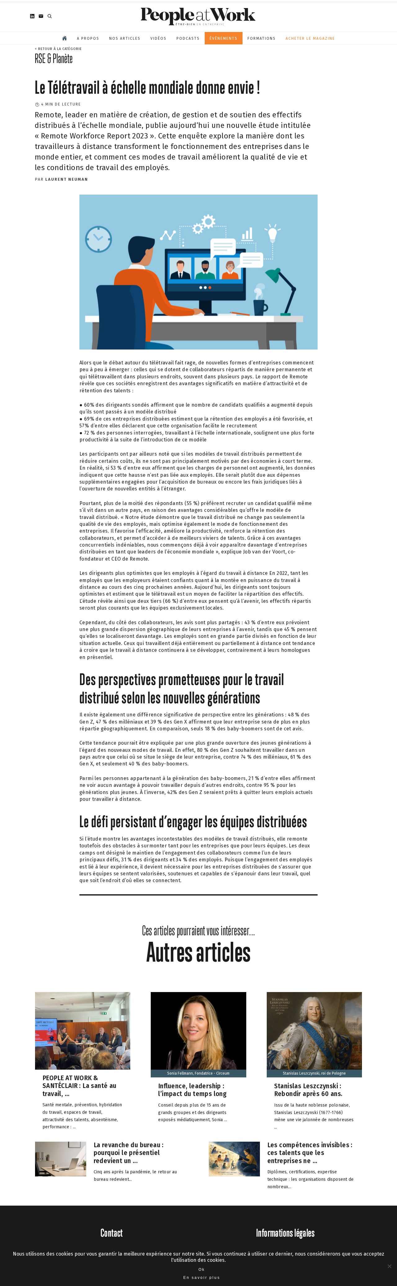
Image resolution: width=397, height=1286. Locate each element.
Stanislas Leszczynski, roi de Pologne (314, 1073)
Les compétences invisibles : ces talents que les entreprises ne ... (310, 1153)
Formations (262, 38)
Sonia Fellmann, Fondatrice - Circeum (198, 1073)
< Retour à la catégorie (58, 49)
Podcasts (188, 38)
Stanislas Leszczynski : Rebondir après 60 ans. (308, 1090)
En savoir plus (201, 1277)
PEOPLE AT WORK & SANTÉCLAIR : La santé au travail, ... (79, 1086)
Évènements (224, 38)
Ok (201, 1269)
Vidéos (158, 38)
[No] (389, 1266)
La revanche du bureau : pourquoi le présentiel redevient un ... (129, 1153)
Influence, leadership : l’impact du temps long (192, 1090)
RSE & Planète (54, 58)
